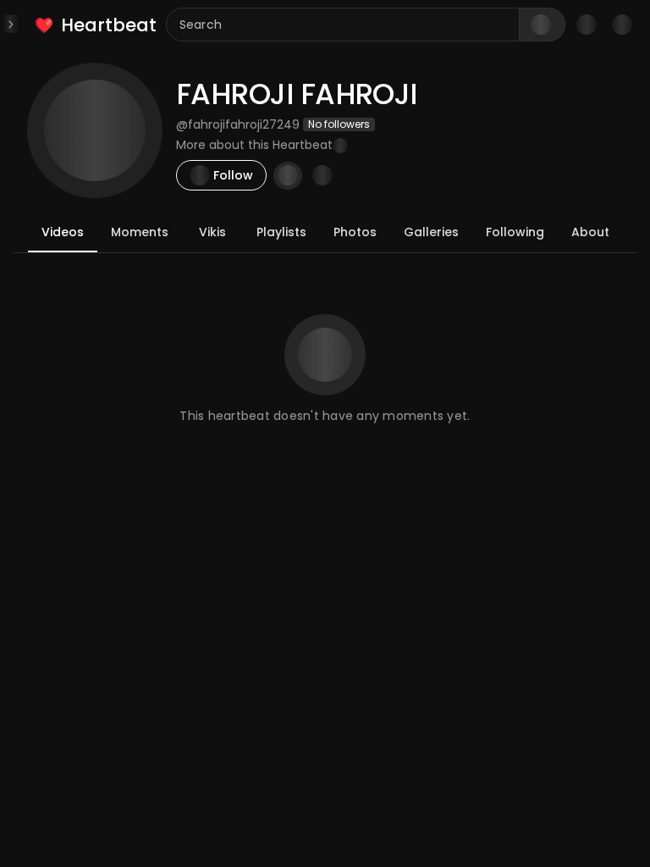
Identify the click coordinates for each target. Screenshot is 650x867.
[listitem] (97, 25)
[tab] (62, 232)
